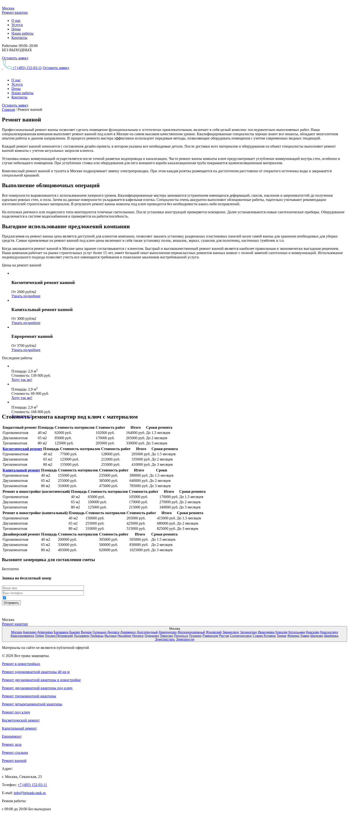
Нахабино (124, 636)
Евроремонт (12, 736)
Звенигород (230, 632)
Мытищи (110, 636)
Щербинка (331, 636)
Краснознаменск (22, 636)
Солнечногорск (241, 636)
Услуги (17, 25)
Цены (16, 29)
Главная (8, 109)
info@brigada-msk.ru (30, 793)
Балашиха (61, 632)
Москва (16, 632)
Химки (304, 636)
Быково (74, 632)
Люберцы (97, 636)
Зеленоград (248, 632)
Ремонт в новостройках (21, 664)
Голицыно (99, 632)
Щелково (316, 636)
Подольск (181, 636)
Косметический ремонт (22, 449)
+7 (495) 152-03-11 (26, 68)
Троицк (281, 636)
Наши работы (22, 33)
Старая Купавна (264, 636)
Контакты (19, 38)
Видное (86, 632)
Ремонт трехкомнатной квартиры (29, 696)
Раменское (210, 636)
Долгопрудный (147, 632)
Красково (312, 632)
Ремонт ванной (14, 761)
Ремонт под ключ (16, 712)
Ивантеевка (266, 632)
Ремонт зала (11, 744)
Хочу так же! (21, 380)
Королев (281, 632)
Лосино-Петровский (59, 636)
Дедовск (113, 632)
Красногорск (329, 632)
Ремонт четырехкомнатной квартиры (32, 704)
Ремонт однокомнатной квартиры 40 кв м (36, 672)
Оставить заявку (15, 58)
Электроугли (185, 639)
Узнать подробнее (25, 296)
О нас (16, 21)
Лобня (39, 636)
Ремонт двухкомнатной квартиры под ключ (37, 688)
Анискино (29, 632)
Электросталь (165, 639)
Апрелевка (45, 632)
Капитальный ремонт (21, 470)
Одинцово (152, 636)
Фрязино (293, 636)
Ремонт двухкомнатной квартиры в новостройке (41, 680)
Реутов (224, 636)
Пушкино (195, 636)
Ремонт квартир (15, 624)
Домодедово (168, 632)
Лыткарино (81, 636)
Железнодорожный (191, 632)
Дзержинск (128, 632)
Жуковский (214, 632)
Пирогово (166, 636)
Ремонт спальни (15, 752)
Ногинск (138, 636)
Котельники (296, 632)
